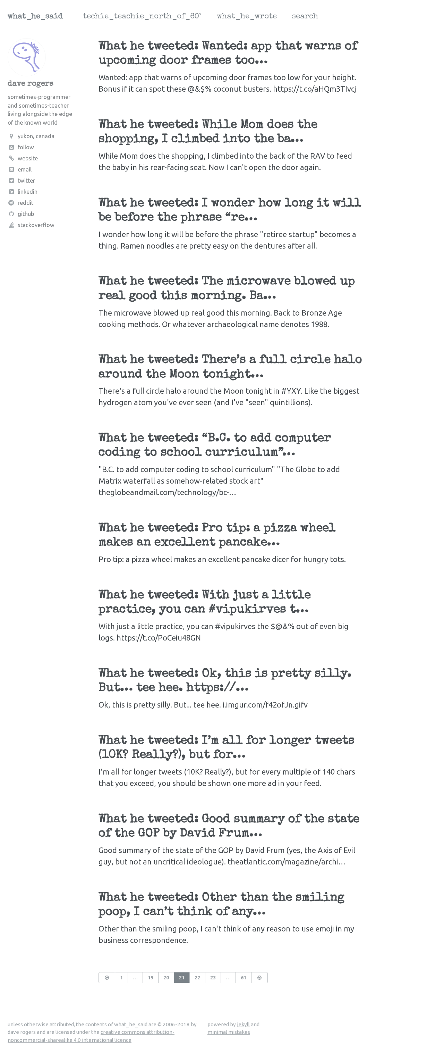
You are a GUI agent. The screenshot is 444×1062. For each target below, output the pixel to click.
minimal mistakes (228, 1032)
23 (213, 977)
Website (28, 158)
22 (197, 977)
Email (25, 169)
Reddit (25, 203)
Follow (26, 147)
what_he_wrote (247, 17)
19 (150, 977)
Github (26, 214)
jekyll (243, 1024)
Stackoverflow (36, 225)
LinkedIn (27, 192)
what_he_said (35, 17)
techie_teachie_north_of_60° (142, 17)
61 (243, 977)
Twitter (26, 180)
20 (166, 977)
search (305, 17)
